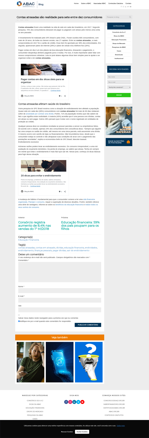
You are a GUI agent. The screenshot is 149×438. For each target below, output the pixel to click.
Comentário (23, 260)
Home (76, 3)
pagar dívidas (59, 250)
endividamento (26, 250)
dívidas (59, 247)
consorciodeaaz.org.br (114, 401)
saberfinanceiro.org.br (114, 404)
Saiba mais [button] (121, 426)
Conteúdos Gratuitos (115, 3)
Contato (128, 3)
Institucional (119, 58)
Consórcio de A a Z (118, 32)
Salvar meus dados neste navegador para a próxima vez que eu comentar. (48, 318)
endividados (91, 247)
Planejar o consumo (36, 202)
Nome (21, 287)
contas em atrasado (45, 247)
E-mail (21, 296)
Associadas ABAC (100, 3)
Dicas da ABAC (119, 36)
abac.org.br (114, 411)
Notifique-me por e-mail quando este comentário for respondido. (45, 321)
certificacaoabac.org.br (114, 408)
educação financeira (74, 247)
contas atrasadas (26, 247)
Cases (119, 51)
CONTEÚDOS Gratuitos (114, 415)
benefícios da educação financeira (69, 205)
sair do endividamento (78, 250)
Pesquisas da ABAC (119, 47)
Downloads (119, 54)
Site (19, 306)
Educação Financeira (28, 240)
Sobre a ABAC (86, 3)
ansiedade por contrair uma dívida (40, 114)
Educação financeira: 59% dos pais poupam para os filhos (80, 225)
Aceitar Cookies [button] (82, 432)
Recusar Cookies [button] (67, 432)
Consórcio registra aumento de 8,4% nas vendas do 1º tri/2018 (34, 225)
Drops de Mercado (119, 43)
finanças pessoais (43, 250)
